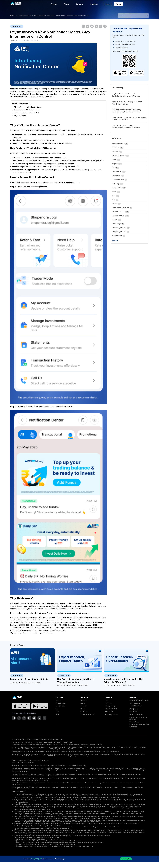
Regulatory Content (111, 714)
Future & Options (61, 703)
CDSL (33, 763)
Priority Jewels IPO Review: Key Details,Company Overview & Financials (129, 119)
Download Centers (111, 709)
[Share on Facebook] (83, 26)
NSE (22, 763)
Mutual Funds (60, 706)
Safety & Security (134, 703)
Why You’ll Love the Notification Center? (28, 107)
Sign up (118, 4)
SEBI (29, 763)
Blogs (82, 709)
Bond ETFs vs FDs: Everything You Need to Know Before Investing (127, 103)
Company (79, 4)
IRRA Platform (109, 711)
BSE (25, 763)
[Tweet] (87, 26)
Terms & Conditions (135, 706)
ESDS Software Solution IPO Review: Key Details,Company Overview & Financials (126, 111)
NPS (57, 714)
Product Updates (64, 675)
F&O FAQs (108, 703)
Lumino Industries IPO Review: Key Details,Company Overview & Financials (126, 127)
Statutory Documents (136, 714)
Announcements (24, 15)
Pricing (66, 4)
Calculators (84, 711)
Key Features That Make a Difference (27, 110)
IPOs (57, 711)
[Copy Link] (105, 26)
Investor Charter (134, 722)
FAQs (106, 700)
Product (54, 4)
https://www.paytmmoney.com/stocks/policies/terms (31, 633)
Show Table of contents (21, 103)
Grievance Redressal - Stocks (139, 700)
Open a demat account (87, 714)
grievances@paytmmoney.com (39, 760)
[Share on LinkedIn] (92, 26)
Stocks (58, 700)
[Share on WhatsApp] (96, 26)
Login (107, 4)
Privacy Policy (133, 709)
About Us (83, 700)
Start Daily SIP (125, 859)
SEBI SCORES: (76, 754)
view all (115, 240)
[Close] (157, 857)
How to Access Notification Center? (26, 113)
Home (12, 15)
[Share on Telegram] (100, 26)
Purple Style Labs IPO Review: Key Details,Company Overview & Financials (126, 95)
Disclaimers (133, 711)
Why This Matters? (20, 116)
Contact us (94, 4)
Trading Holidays (110, 706)
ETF (57, 709)
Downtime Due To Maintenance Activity (29, 679)
